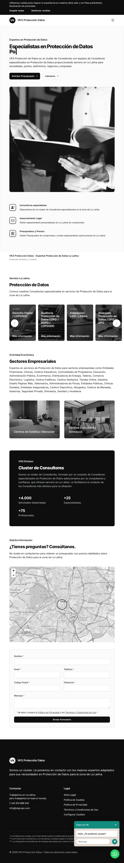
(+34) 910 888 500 (19, 803)
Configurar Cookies (74, 814)
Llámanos (50, 76)
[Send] (114, 841)
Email (17, 669)
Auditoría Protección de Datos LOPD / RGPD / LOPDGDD (50, 319)
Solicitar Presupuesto (23, 76)
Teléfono (69, 669)
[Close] (115, 825)
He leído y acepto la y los (58, 712)
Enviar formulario (62, 719)
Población (69, 682)
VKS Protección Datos (31, 20)
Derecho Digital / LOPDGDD (22, 314)
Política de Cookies (74, 799)
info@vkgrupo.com (19, 808)
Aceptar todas (16, 10)
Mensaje (19, 695)
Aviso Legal (70, 794)
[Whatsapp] (114, 853)
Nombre (19, 656)
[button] (116, 323)
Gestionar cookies (40, 10)
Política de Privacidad (48, 712)
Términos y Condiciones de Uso (80, 712)
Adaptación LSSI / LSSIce (78, 314)
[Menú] (113, 20)
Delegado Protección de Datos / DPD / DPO (107, 317)
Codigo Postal (22, 682)
